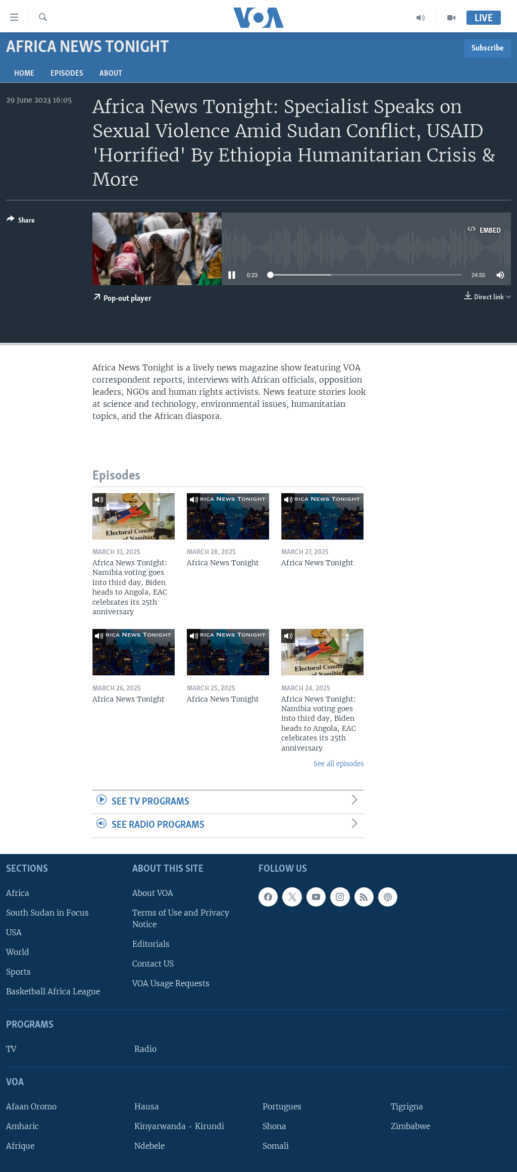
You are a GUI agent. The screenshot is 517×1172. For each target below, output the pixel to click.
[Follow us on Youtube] (316, 897)
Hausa (146, 1106)
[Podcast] (387, 897)
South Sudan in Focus (47, 913)
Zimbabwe (410, 1126)
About (110, 74)
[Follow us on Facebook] (268, 897)
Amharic (22, 1126)
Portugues (282, 1106)
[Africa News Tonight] (228, 516)
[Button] (21, 222)
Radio (145, 1049)
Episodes (66, 74)
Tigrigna (407, 1106)
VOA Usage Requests (171, 983)
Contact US (153, 964)
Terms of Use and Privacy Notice (180, 918)
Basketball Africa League (53, 991)
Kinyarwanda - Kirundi (179, 1126)
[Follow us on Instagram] (339, 897)
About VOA (152, 893)
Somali (276, 1146)
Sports (18, 972)
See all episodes (339, 764)
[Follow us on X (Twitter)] (291, 897)
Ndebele (149, 1146)
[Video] (451, 17)
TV (11, 1049)
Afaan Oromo (31, 1106)
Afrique (20, 1146)
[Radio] (420, 17)
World (17, 952)
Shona (274, 1126)
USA (14, 932)
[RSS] (364, 897)
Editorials (151, 944)
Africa (17, 893)
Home (24, 74)
